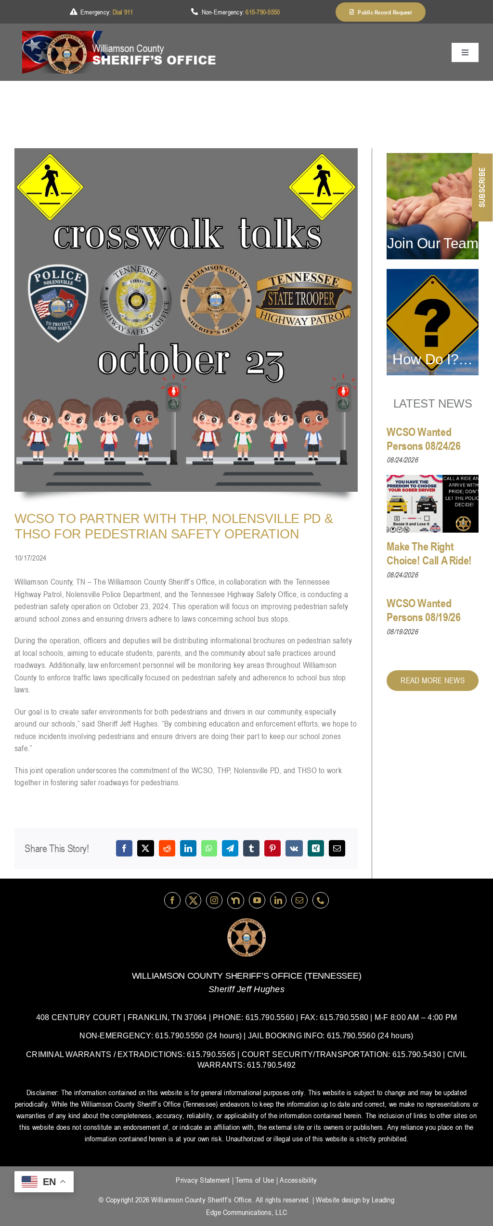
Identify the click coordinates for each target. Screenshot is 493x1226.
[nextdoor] (235, 900)
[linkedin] (278, 900)
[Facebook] (124, 848)
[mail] (299, 900)
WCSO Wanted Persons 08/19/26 (423, 610)
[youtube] (257, 900)
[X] (145, 848)
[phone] (320, 900)
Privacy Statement (203, 1180)
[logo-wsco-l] (246, 922)
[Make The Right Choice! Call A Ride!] (433, 504)
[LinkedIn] (188, 848)
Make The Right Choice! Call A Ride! (429, 553)
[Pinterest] (272, 848)
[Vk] (294, 848)
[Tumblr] (251, 848)
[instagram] (214, 900)
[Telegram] (230, 848)
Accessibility (298, 1180)
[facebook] (172, 900)
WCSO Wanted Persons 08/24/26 (423, 439)
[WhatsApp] (209, 848)
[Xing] (315, 848)
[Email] (337, 848)
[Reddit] (167, 848)
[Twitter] (193, 900)
